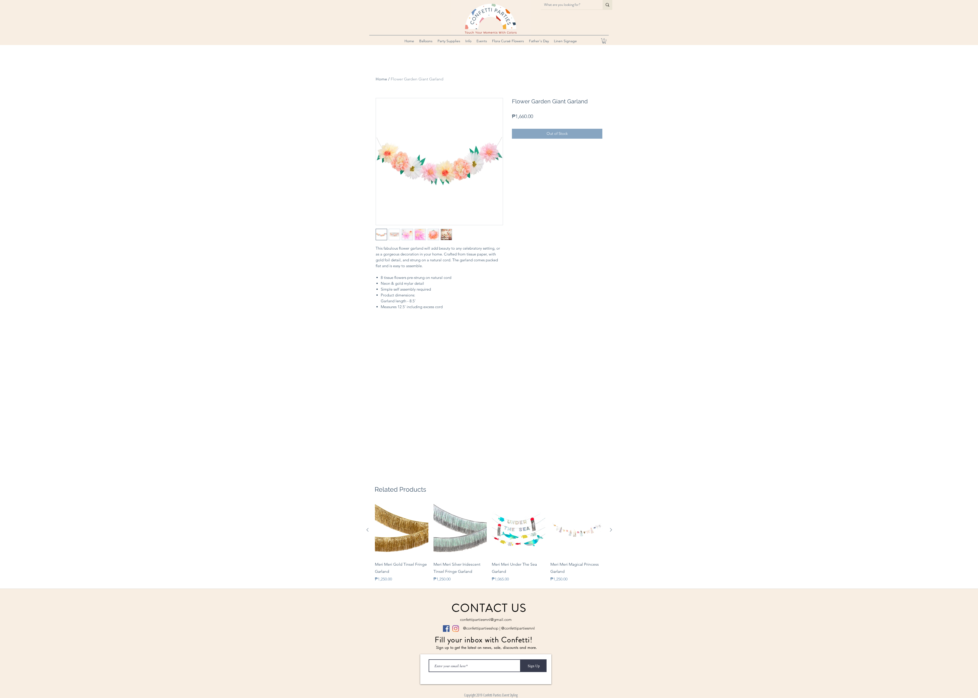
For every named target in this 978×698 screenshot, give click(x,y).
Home (381, 79)
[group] (489, 542)
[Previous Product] (367, 530)
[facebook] (446, 628)
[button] (426, 41)
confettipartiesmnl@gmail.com (486, 619)
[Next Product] (611, 530)
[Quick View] (401, 530)
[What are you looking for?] (607, 4)
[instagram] (455, 628)
